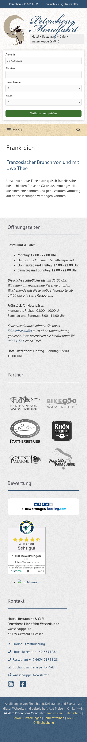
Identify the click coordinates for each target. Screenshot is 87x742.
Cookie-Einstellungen (27, 718)
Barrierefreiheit (54, 718)
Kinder (9, 96)
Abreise (10, 68)
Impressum (54, 713)
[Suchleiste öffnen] (78, 130)
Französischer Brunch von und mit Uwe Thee (42, 165)
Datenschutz (72, 713)
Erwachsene (12, 82)
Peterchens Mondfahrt (53, 26)
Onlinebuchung (43, 723)
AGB (70, 718)
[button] (43, 506)
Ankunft (10, 54)
